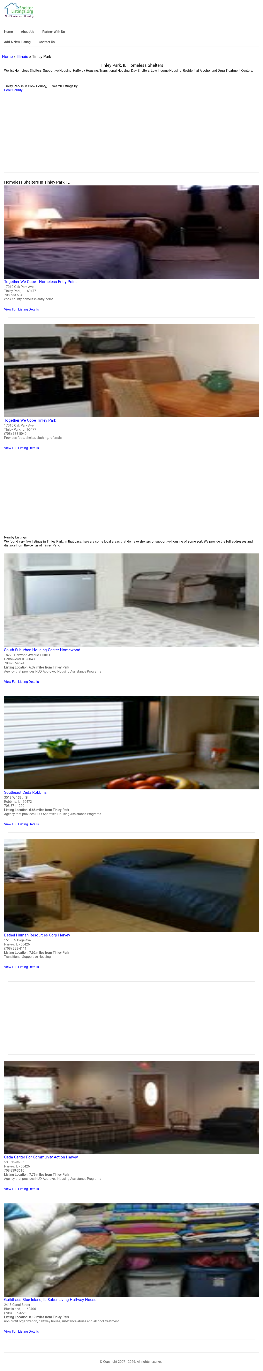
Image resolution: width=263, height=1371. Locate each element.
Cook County (13, 90)
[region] (131, 139)
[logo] (19, 10)
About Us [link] (27, 32)
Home (7, 56)
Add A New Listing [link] (17, 42)
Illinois (22, 56)
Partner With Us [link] (53, 32)
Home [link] (8, 32)
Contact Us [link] (47, 42)
